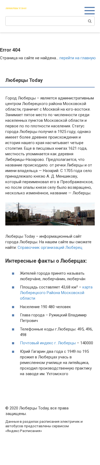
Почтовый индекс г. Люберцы (48, 343)
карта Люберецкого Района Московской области (56, 293)
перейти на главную (77, 58)
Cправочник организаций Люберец (50, 247)
